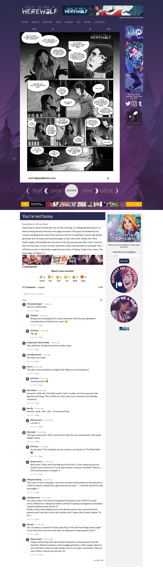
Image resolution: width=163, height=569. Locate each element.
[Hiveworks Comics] (134, 117)
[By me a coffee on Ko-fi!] (124, 323)
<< (34, 29)
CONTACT (99, 22)
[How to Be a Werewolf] (40, 10)
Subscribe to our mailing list (124, 252)
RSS (79, 22)
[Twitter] (128, 103)
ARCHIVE (48, 22)
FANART (69, 22)
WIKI (58, 22)
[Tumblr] (140, 103)
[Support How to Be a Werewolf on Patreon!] (124, 293)
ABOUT (35, 22)
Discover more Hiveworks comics (37, 204)
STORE (87, 22)
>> (109, 29)
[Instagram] (134, 103)
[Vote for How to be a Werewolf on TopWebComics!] (124, 330)
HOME (25, 22)
